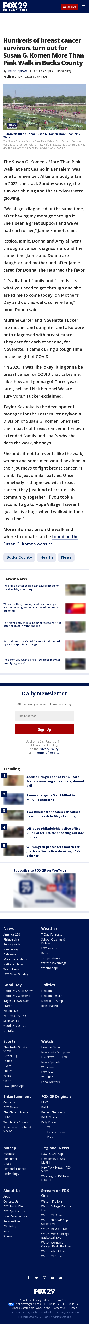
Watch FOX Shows (15, 1122)
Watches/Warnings (53, 963)
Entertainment (17, 1096)
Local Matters (50, 1082)
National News (13, 964)
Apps (6, 1196)
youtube (52, 1277)
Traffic (7, 1006)
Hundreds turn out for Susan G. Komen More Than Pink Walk (41, 135)
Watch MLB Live (52, 1215)
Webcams (47, 1067)
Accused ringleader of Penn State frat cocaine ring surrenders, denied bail (55, 781)
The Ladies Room (53, 1132)
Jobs (6, 1231)
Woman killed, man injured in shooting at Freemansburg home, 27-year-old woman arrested (30, 607)
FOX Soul (47, 1072)
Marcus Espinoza (18, 71)
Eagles (7, 1061)
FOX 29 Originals (56, 1096)
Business (9, 1154)
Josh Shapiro (49, 1006)
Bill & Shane (49, 1117)
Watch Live (69, 7)
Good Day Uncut (14, 1026)
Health (46, 557)
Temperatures (50, 958)
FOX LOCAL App (52, 1154)
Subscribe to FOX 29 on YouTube (39, 870)
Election (46, 991)
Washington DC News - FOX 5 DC (56, 1178)
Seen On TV (11, 1021)
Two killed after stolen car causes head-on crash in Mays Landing (31, 587)
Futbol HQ (10, 1056)
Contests (9, 1102)
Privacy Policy (49, 749)
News (66, 557)
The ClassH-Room (15, 1112)
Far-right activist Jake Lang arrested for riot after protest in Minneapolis (32, 624)
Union (7, 1081)
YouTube (47, 1077)
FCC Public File (13, 1206)
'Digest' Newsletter (16, 1001)
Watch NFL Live (51, 1201)
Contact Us (10, 1201)
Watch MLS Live (52, 1256)
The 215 (46, 1127)
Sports (9, 1041)
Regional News (55, 1147)
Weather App (50, 968)
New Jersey (10, 949)
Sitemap (8, 1236)
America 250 (11, 934)
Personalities (11, 1221)
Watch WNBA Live (53, 1251)
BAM (44, 1107)
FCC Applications (14, 1211)
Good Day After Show (18, 991)
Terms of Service (47, 753)
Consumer (10, 1159)
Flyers (7, 1066)
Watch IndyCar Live (54, 1229)
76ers (7, 1076)
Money (9, 1147)
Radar (45, 953)
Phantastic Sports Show (15, 1049)
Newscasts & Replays (55, 1052)
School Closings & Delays (53, 941)
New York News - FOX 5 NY (56, 1169)
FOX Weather (50, 948)
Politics (48, 984)
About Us (11, 1190)
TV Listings (10, 1226)
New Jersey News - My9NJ (54, 1160)
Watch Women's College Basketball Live (56, 1244)
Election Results (51, 996)
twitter (36, 1277)
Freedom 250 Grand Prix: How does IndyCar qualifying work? (31, 661)
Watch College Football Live (56, 1208)
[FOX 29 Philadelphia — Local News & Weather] (15, 7)
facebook (28, 1277)
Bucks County (63, 71)
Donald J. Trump (52, 1001)
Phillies (7, 1071)
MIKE (44, 1102)
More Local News (15, 959)
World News (11, 969)
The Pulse (47, 1137)
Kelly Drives (49, 1122)
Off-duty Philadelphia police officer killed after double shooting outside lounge (55, 832)
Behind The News (53, 1112)
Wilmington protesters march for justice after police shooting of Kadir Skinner (55, 851)
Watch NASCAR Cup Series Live (54, 1222)
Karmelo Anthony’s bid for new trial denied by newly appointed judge (31, 642)
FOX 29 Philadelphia (42, 71)
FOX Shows (11, 1107)
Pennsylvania (12, 944)
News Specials (50, 1062)
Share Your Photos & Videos (17, 1129)
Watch (47, 1041)
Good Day (12, 984)
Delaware (9, 954)
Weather (49, 928)
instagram (44, 1277)
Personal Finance (14, 1169)
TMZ (6, 1117)
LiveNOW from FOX (54, 1057)
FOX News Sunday (15, 974)
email (60, 1277)
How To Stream (52, 1047)
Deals (7, 1164)
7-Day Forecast (51, 934)
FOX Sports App (13, 1086)
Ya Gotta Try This (15, 1016)
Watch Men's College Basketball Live (55, 1235)
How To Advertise (15, 1216)
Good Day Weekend (16, 996)
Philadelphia (11, 939)
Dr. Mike (8, 1031)
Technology (11, 1174)
